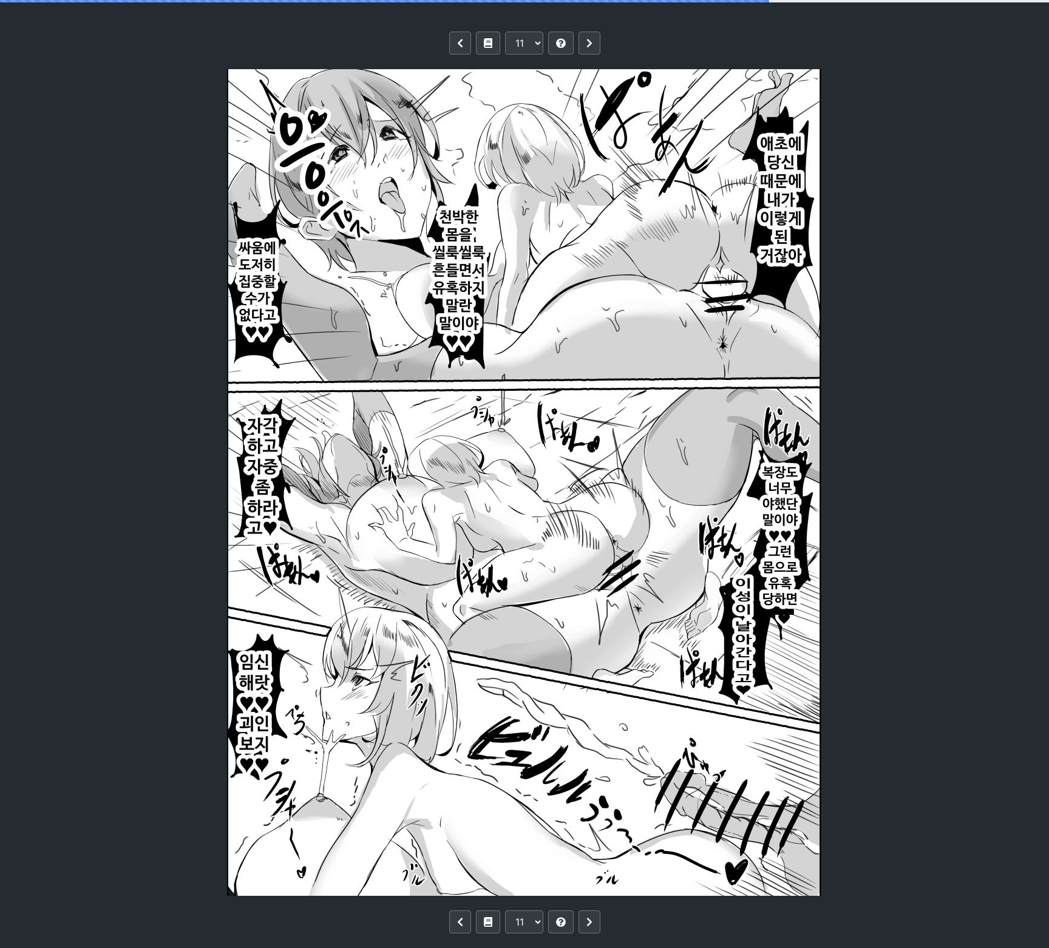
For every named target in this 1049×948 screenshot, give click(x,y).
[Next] (589, 43)
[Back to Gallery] (488, 43)
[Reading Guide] (561, 43)
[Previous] (460, 43)
